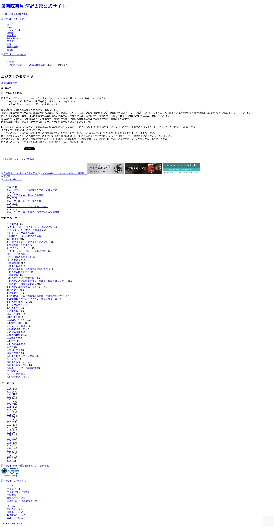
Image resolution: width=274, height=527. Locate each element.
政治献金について (16, 515)
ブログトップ (19, 159)
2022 (9, 399)
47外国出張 (12, 239)
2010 (9, 430)
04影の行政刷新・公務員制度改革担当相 (27, 269)
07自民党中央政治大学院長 (20, 278)
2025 (9, 391)
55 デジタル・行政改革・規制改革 (24, 230)
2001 (9, 453)
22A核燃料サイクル (17, 320)
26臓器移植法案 (37, 65)
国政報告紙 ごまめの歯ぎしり (22, 501)
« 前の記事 (6, 159)
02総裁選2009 (14, 263)
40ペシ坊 (11, 359)
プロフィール (14, 489)
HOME (10, 62)
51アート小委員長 (16, 254)
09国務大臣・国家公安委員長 (22, 284)
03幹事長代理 (14, 266)
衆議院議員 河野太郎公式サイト (34, 6)
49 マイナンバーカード (18, 248)
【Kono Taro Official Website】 (16, 14)
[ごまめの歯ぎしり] (11, 179)
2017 (9, 412)
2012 (9, 425)
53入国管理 (12, 224)
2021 (9, 401)
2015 (9, 417)
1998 (9, 461)
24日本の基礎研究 (16, 329)
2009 (9, 432)
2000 (9, 455)
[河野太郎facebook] (11, 466)
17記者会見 (12, 308)
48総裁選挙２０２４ (17, 245)
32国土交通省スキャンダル (20, 356)
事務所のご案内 (15, 518)
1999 (9, 458)
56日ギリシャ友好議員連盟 (20, 233)
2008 (9, 435)
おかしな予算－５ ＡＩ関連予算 (24, 201)
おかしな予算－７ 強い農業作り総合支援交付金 (32, 190)
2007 (9, 437)
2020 (9, 404)
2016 (9, 414)
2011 (9, 427)
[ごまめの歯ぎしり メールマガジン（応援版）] (62, 173)
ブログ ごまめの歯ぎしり (20, 492)
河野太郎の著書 (15, 509)
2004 (9, 445)
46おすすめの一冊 (16, 377)
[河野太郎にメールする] (13, 19)
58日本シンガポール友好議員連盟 (24, 236)
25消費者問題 (14, 332)
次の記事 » (31, 159)
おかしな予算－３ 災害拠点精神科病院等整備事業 (33, 212)
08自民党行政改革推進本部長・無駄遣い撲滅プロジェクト (36, 281)
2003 (9, 448)
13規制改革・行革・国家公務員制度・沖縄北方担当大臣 (35, 296)
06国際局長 (12, 275)
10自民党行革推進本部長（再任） (24, 287)
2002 (9, 450)
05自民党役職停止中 (17, 272)
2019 (9, 407)
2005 (9, 443)
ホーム (10, 486)
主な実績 (11, 495)
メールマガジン (15, 506)
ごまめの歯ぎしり (18, 65)
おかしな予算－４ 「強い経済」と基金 (27, 206)
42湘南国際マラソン (17, 365)
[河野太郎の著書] (143, 173)
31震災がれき (14, 353)
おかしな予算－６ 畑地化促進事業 (25, 195)
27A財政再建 (13, 338)
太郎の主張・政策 (16, 498)
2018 (9, 409)
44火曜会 (11, 371)
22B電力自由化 (14, 323)
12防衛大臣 (12, 293)
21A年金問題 (13, 314)
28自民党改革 (14, 344)
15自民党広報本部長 (17, 302)
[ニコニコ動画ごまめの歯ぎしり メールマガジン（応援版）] (105, 173)
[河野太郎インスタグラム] (35, 466)
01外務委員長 (14, 260)
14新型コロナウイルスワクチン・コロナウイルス (32, 299)
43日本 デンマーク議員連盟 (22, 368)
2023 (9, 396)
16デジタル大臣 (15, 305)
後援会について (15, 512)
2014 (9, 419)
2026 (9, 389)
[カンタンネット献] (181, 173)
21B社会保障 (13, 317)
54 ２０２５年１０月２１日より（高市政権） (30, 227)
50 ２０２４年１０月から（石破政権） (26, 251)
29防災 (10, 347)
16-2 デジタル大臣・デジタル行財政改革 (27, 242)
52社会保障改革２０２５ (19, 257)
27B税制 (11, 341)
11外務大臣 (12, 290)
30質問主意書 (14, 350)
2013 (9, 422)
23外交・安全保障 (16, 326)
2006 (9, 440)
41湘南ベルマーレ (16, 362)
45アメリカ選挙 (15, 374)
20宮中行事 (12, 311)
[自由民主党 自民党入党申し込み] (19, 173)
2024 (9, 394)
